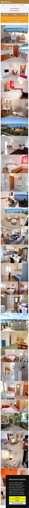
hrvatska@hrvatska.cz (16, 21)
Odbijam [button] (17, 500)
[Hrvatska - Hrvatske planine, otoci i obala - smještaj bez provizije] (6, 1)
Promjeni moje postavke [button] (17, 503)
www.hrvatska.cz (14, 10)
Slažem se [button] (17, 497)
